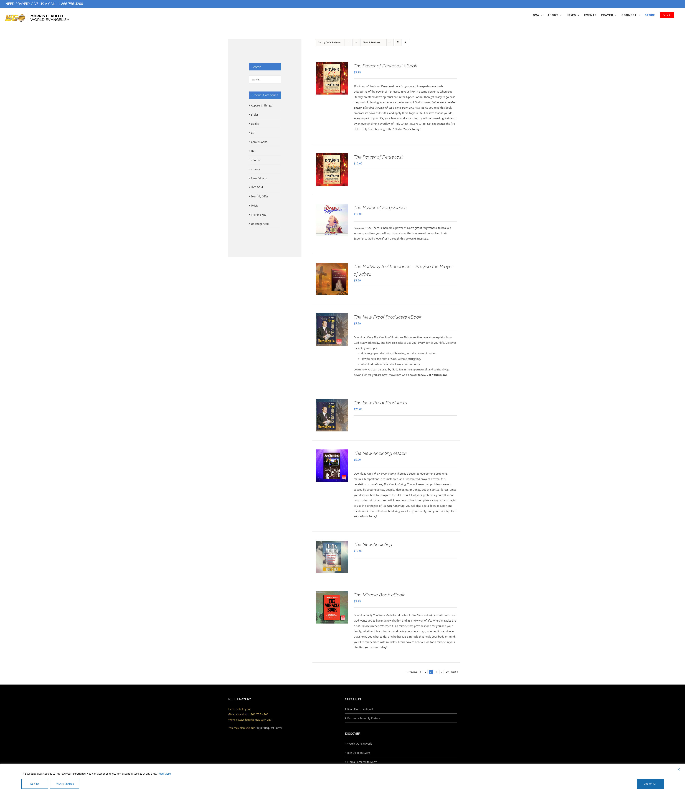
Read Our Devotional (360, 709)
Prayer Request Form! (268, 727)
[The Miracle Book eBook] (332, 594)
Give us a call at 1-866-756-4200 (248, 714)
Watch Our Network (359, 743)
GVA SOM (257, 187)
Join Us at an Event (358, 752)
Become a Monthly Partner (363, 718)
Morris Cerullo (364, 228)
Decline (34, 783)
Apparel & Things (261, 105)
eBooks (255, 160)
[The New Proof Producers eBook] (332, 316)
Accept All (650, 783)
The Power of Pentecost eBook (385, 65)
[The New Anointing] (332, 543)
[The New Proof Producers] (332, 401)
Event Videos (259, 178)
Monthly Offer (259, 196)
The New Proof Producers (380, 402)
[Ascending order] (355, 42)
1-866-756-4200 (70, 3)
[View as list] (405, 42)
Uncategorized (260, 223)
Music (254, 205)
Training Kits (258, 214)
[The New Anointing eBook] (332, 452)
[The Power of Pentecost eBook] (332, 65)
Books (255, 123)
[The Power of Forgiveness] (332, 206)
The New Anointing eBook (380, 453)
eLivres (255, 169)
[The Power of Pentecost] (332, 156)
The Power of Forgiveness (380, 207)
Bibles (254, 114)
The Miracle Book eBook (379, 594)
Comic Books (259, 142)
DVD (254, 151)
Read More (164, 773)
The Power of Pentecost (378, 157)
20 (447, 671)
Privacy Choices (64, 783)
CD (253, 132)
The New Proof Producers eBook (388, 317)
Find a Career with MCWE (362, 762)
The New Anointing (373, 544)
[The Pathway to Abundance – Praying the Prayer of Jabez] (332, 265)
